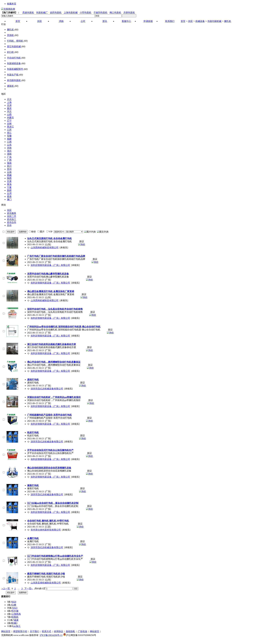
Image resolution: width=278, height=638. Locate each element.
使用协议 (58, 631)
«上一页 (5, 588)
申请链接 (148, 21)
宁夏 (9, 187)
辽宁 (9, 120)
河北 (9, 111)
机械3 (14, 623)
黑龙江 (10, 126)
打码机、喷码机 (15, 41)
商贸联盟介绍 (20, 631)
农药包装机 (56, 12)
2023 (15, 608)
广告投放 (82, 631)
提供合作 (11, 222)
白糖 (14, 605)
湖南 (9, 154)
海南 (9, 163)
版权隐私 (70, 631)
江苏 (9, 129)
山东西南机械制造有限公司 (44, 247)
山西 (9, 114)
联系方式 (46, 631)
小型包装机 (85, 12)
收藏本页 (11, 3)
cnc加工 (17, 626)
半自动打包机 (14, 58)
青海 (9, 184)
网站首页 (5, 631)
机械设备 (200, 21)
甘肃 (9, 181)
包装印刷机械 (214, 21)
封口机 (10, 52)
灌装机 (10, 86)
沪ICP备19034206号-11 (51, 635)
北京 (9, 99)
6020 (14, 602)
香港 (9, 196)
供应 (190, 21)
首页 (183, 21)
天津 (9, 105)
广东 (9, 157)
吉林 (9, 123)
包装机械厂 (42, 12)
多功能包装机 (14, 80)
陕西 (9, 178)
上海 (9, 102)
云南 (9, 172)
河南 (9, 148)
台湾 (9, 193)
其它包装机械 (14, 46)
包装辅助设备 (14, 63)
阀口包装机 (115, 12)
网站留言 (94, 631)
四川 (9, 166)
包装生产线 (13, 74)
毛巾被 (15, 611)
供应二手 (11, 216)
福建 (9, 139)
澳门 (9, 199)
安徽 (9, 135)
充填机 (10, 35)
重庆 (9, 108)
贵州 (9, 169)
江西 (9, 142)
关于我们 (34, 631)
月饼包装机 (129, 12)
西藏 (9, 175)
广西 (9, 160)
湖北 (9, 151)
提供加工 (11, 219)
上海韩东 (16, 614)
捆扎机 (227, 21)
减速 (16, 620)
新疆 (9, 190)
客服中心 (126, 21)
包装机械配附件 (15, 69)
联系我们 (169, 21)
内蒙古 (10, 117)
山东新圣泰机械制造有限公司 (46, 582)
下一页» (28, 588)
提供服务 (11, 213)
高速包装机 (28, 12)
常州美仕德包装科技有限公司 (46, 530)
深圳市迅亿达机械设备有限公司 (47, 388)
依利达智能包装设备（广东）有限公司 (50, 265)
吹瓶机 (15, 617)
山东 (9, 145)
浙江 (9, 132)
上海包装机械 (71, 12)
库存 (9, 225)
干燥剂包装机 (100, 12)
